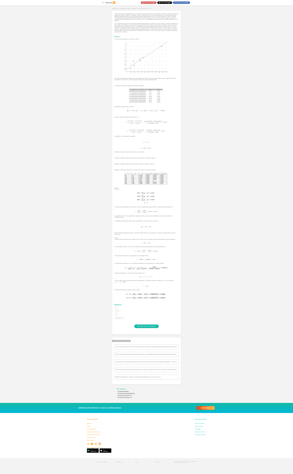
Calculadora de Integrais (93, 431)
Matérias (89, 423)
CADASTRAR (205, 408)
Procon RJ (157, 462)
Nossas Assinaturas (199, 423)
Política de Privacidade (101, 462)
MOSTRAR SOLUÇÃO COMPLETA (146, 326)
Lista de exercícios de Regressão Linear (126, 393)
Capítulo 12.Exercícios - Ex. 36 (145, 8)
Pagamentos (198, 429)
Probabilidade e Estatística (125, 8)
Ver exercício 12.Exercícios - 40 (125, 397)
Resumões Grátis (91, 437)
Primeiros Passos (199, 426)
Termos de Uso (119, 462)
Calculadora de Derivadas (93, 434)
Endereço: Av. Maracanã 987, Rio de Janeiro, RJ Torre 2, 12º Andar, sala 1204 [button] (185, 462)
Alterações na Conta (200, 431)
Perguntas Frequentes (200, 434)
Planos (136, 462)
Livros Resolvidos (91, 429)
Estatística (134, 8)
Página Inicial (115, 8)
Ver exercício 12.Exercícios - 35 (125, 395)
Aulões (88, 426)
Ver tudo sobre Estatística (123, 391)
